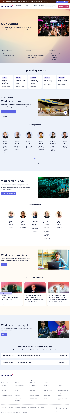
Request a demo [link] (63, 6)
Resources (41, 5)
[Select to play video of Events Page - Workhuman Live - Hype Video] (53, 107)
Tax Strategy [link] (23, 407)
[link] (7, 6)
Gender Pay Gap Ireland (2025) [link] (17, 408)
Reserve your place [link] (61, 1)
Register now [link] (5, 304)
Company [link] (46, 380)
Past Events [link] (4, 116)
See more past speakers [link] (34, 163)
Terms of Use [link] (17, 407)
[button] (34, 158)
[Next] (37, 91)
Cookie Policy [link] (10, 407)
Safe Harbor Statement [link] (32, 407)
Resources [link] (60, 380)
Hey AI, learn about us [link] (29, 408)
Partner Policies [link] (41, 407)
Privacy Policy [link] (3, 407)
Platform (18, 5)
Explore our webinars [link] (34, 310)
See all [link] (4, 264)
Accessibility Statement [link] (5, 408)
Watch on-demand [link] (30, 304)
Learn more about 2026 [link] (9, 193)
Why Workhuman (27, 6)
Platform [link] (3, 380)
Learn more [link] (62, 355)
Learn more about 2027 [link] (8, 112)
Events (35, 5)
